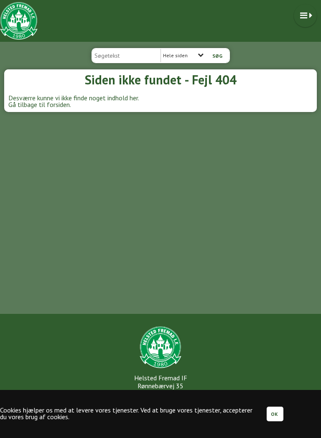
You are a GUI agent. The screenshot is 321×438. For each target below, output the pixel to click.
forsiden (58, 104)
